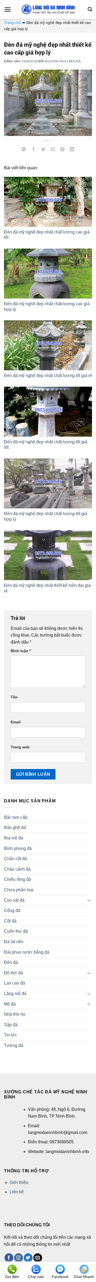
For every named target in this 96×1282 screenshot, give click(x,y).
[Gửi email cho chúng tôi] (37, 1257)
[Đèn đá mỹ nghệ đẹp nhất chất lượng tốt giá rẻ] (48, 345)
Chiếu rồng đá (17, 879)
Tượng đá (13, 1045)
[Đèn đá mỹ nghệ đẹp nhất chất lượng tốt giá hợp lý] (48, 483)
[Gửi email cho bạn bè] (53, 149)
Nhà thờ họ (14, 1014)
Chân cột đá (15, 858)
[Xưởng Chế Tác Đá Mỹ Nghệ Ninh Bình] (48, 9)
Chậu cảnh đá (17, 869)
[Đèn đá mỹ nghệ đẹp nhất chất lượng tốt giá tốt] (48, 412)
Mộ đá (10, 1004)
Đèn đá (75, 61)
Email (16, 722)
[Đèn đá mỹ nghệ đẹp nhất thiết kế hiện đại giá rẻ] (48, 555)
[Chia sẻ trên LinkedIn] (72, 149)
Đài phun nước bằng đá (26, 952)
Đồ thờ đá (13, 973)
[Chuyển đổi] (89, 900)
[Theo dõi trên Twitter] (28, 1257)
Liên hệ (17, 1192)
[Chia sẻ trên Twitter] (43, 149)
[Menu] (7, 9)
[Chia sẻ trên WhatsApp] (23, 149)
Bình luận (21, 651)
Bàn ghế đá (15, 827)
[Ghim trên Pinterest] (62, 149)
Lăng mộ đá (15, 993)
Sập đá (11, 1024)
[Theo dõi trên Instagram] (18, 1257)
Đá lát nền (13, 941)
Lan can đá (14, 983)
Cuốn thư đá (16, 931)
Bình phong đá (18, 848)
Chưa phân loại (19, 890)
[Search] (90, 9)
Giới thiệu (19, 1182)
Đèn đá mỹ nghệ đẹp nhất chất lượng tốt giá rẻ (48, 375)
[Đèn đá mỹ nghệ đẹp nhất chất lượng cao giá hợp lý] (48, 274)
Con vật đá (14, 900)
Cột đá (10, 921)
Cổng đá (12, 910)
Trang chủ (12, 22)
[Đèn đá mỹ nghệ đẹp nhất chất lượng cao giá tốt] (48, 202)
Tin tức (10, 1035)
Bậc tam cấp (15, 817)
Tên (14, 697)
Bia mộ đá (13, 838)
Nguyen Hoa (55, 61)
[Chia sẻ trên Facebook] (33, 149)
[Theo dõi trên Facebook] (9, 1257)
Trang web (20, 747)
